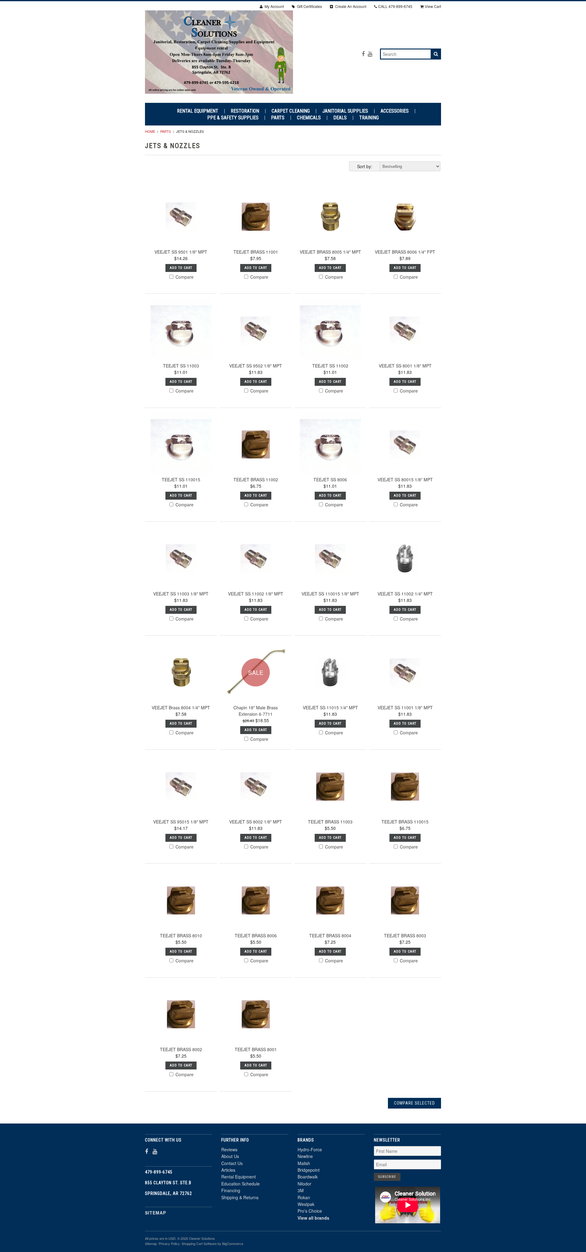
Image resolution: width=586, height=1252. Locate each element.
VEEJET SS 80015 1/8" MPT (405, 479)
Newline (305, 1156)
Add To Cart (181, 268)
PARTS (277, 118)
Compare (184, 277)
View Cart (433, 6)
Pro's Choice (310, 1211)
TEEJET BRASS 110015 (405, 822)
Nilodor (304, 1184)
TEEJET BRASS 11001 (255, 252)
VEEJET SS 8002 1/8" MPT (255, 822)
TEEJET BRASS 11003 (330, 822)
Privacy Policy (169, 1243)
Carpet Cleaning (291, 111)
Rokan (304, 1197)
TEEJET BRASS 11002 (255, 479)
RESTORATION (245, 111)
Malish (304, 1163)
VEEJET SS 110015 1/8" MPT (330, 594)
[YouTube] (370, 53)
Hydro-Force (310, 1149)
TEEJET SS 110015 (181, 479)
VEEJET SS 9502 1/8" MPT (255, 366)
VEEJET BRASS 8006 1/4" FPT (405, 252)
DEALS (340, 118)
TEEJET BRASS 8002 (181, 1049)
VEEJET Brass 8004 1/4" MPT (181, 707)
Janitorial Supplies (345, 111)
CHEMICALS (309, 118)
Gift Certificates (309, 6)
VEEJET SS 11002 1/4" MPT (405, 594)
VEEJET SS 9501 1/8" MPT (180, 252)
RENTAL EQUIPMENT (197, 111)
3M (301, 1190)
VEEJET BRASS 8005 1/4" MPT (330, 252)
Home (150, 131)
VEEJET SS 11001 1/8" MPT (405, 707)
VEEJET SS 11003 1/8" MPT (180, 594)
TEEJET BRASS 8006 (256, 935)
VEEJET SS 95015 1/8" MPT (180, 822)
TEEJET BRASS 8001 (256, 1049)
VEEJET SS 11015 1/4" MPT (330, 707)
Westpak (306, 1204)
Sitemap (155, 1213)
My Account (274, 6)
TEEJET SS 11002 (330, 366)
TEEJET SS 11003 (181, 366)
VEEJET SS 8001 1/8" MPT (405, 366)
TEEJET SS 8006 (330, 479)
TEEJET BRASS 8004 (330, 935)
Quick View (181, 231)
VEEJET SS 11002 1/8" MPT (255, 594)
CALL (395, 6)
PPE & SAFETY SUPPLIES (233, 118)
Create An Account (350, 6)
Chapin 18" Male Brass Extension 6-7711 (255, 710)
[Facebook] (363, 53)
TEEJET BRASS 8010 (181, 935)
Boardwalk (308, 1177)
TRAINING (369, 118)
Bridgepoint (309, 1170)
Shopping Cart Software (199, 1243)
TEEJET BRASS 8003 (405, 935)
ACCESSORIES (395, 111)
